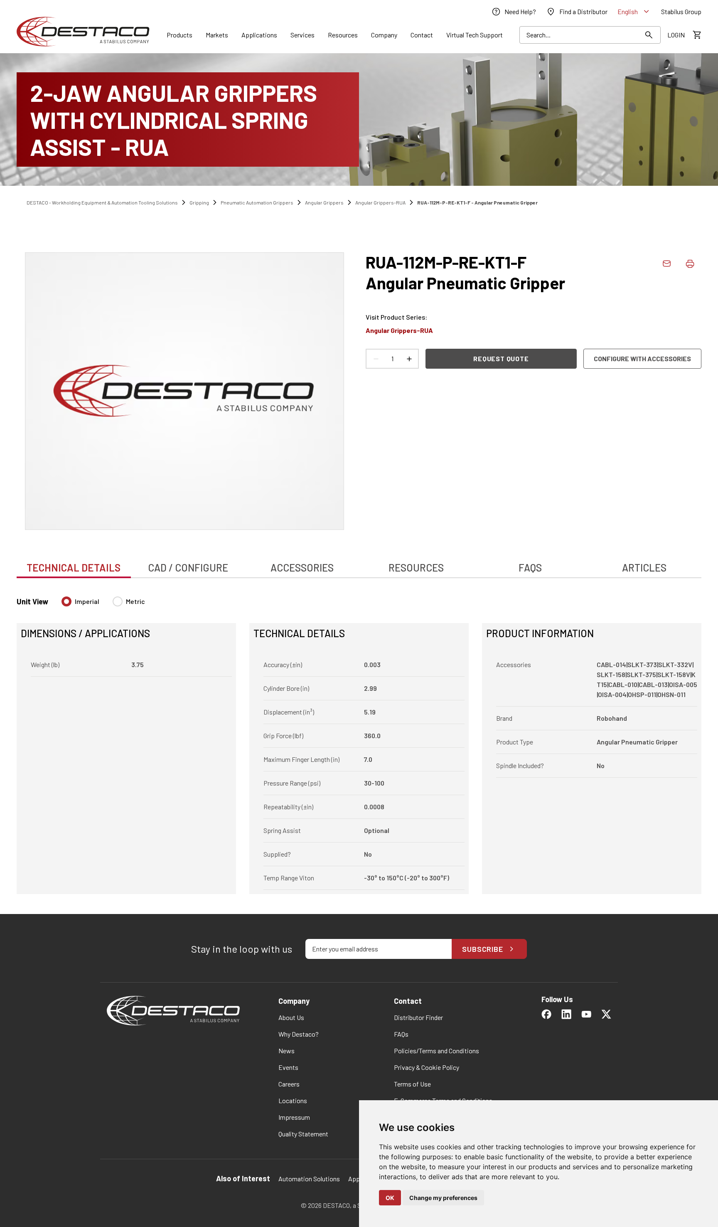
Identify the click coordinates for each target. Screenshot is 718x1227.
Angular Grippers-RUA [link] (380, 202)
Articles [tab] (644, 568)
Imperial (87, 601)
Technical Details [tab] (73, 568)
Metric (135, 601)
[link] (513, 11)
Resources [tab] (416, 568)
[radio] (66, 601)
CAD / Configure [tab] (188, 568)
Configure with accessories (642, 358)
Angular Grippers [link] (324, 202)
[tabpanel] (359, 740)
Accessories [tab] (302, 568)
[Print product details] (689, 263)
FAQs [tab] (530, 568)
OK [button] (390, 1197)
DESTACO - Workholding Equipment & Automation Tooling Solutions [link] (102, 202)
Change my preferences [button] (443, 1197)
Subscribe (482, 949)
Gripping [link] (199, 202)
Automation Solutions (309, 1179)
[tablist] (359, 563)
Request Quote (501, 358)
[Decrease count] (376, 359)
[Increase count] (409, 359)
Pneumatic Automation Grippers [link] (257, 202)
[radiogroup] (103, 604)
